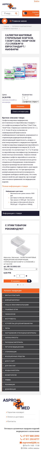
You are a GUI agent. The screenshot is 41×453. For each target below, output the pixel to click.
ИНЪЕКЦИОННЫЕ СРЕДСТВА (15, 356)
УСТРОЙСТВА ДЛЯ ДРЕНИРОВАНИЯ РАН (19, 323)
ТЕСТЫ (7, 328)
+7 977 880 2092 (30, 436)
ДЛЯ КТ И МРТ (10, 361)
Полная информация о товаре (15, 186)
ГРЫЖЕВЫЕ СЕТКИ (11, 309)
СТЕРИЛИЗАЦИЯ (10, 352)
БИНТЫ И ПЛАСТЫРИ (12, 295)
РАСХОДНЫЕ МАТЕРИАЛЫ (14, 342)
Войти (36, 1)
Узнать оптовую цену (20, 112)
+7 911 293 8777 (30, 439)
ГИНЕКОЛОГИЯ (10, 314)
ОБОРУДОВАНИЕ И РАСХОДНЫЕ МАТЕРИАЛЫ (20, 333)
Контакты (11, 421)
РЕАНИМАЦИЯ (10, 384)
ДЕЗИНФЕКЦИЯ (10, 389)
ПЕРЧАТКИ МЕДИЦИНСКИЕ (14, 347)
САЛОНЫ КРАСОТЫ (11, 337)
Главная (6, 26)
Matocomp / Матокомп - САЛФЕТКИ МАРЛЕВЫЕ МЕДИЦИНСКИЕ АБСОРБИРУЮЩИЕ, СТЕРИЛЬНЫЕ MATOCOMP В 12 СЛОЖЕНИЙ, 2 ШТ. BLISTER (20, 261)
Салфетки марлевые (11, 28)
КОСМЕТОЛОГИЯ (11, 375)
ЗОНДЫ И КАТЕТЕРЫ (12, 370)
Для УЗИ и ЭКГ (10, 366)
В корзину (15, 281)
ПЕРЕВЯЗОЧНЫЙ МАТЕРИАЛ (22, 26)
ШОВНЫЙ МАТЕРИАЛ (12, 300)
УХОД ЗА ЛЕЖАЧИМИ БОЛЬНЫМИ (17, 305)
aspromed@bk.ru (30, 442)
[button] (24, 21)
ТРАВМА (8, 380)
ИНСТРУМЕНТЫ (10, 319)
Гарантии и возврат (15, 412)
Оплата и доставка (15, 417)
